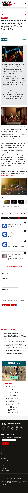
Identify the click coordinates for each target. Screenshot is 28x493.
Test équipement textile (15, 394)
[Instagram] (8, 427)
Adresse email (5, 278)
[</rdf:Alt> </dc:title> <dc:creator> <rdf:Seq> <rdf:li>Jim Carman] (21, 202)
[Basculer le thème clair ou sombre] (22, 3)
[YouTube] (17, 427)
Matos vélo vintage (12, 412)
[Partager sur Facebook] (7, 213)
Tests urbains (13, 397)
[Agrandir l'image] (14, 186)
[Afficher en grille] (2, 197)
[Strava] (21, 427)
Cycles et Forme (5, 470)
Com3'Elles (3, 468)
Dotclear (9, 481)
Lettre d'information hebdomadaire (12, 437)
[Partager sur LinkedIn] (14, 213)
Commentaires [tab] (14, 218)
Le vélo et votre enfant (13, 403)
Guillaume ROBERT (6, 32)
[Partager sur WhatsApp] (17, 213)
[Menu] (25, 3)
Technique (10, 401)
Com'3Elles (10, 483)
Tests (9, 391)
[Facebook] (3, 427)
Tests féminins (13, 395)
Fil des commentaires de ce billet (14, 266)
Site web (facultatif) (6, 284)
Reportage (12, 407)
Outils (9, 400)
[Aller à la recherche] (18, 3)
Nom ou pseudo (5, 273)
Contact (3, 454)
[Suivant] (26, 202)
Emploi (11, 389)
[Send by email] (21, 213)
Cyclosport (12, 406)
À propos (3, 451)
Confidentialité (4, 460)
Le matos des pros (12, 398)
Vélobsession (11, 409)
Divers (9, 404)
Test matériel (13, 392)
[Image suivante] (24, 186)
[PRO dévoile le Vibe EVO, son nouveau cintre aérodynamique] (25, 14)
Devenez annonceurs (6, 456)
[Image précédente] (3, 186)
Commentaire (5, 289)
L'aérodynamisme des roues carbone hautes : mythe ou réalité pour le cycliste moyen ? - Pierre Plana (15, 337)
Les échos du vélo (14, 388)
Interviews (10, 410)
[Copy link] (25, 213)
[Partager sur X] (10, 213)
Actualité (24, 32)
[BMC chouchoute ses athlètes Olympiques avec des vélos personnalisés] (2, 14)
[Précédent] (2, 202)
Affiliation (3, 458)
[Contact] (14, 3)
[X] (12, 427)
